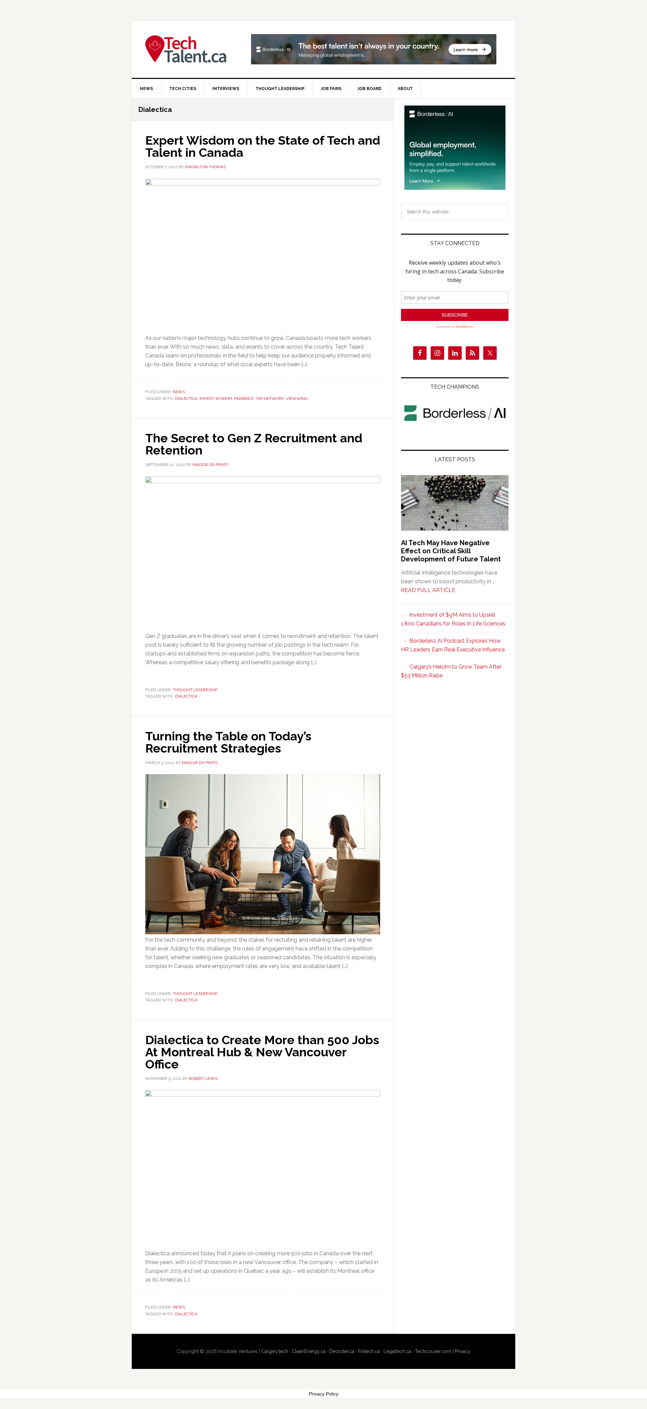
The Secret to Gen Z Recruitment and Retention (253, 444)
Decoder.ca (341, 1351)
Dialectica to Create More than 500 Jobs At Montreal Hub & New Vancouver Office (262, 1052)
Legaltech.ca (397, 1351)
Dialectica (186, 398)
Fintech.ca (369, 1351)
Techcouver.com (433, 1351)
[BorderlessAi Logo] (454, 422)
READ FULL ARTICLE (428, 590)
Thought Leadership (195, 689)
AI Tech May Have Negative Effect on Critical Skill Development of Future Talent (451, 551)
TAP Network (270, 398)
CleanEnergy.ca (309, 1351)
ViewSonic (297, 398)
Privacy (462, 1351)
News (179, 391)
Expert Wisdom (215, 398)
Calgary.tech (274, 1351)
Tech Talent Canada (189, 49)
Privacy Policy (323, 1394)
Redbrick (244, 398)
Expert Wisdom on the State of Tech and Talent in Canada (262, 146)
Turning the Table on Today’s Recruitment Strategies (228, 742)
